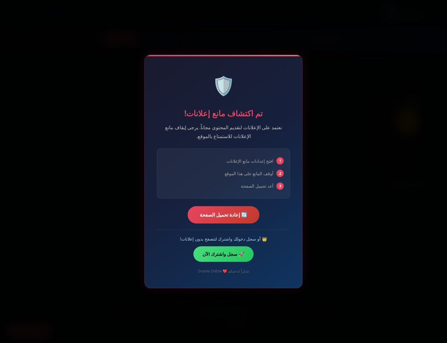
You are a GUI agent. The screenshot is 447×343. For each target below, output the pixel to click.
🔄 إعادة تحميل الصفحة (223, 214)
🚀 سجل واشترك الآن (223, 254)
